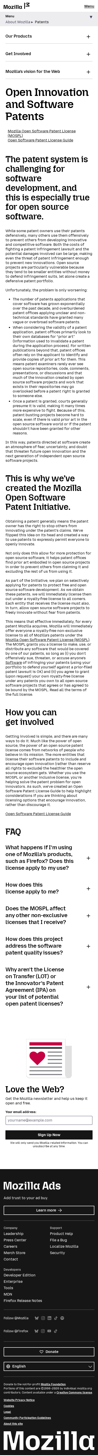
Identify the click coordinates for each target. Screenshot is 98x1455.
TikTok (56, 1318)
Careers (10, 1246)
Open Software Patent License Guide (40, 140)
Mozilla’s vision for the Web (32, 71)
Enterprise (13, 1281)
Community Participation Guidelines (27, 1417)
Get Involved (18, 53)
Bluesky (36, 1318)
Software (13, 662)
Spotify (62, 1318)
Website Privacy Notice (19, 1400)
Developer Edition (20, 1275)
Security (57, 1253)
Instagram (43, 1318)
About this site (13, 1423)
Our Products (18, 36)
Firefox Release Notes (23, 1300)
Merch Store (14, 1253)
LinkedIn (49, 1318)
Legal (7, 1412)
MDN (8, 1294)
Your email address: (20, 1112)
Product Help (61, 1234)
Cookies (9, 1406)
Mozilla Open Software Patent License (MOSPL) (47, 640)
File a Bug (58, 1240)
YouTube (49, 1331)
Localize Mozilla (64, 1246)
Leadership (13, 1234)
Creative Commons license (74, 1392)
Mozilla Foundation (53, 1384)
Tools (8, 1288)
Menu (89, 6)
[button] (49, 19)
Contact (11, 1259)
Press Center (15, 1240)
